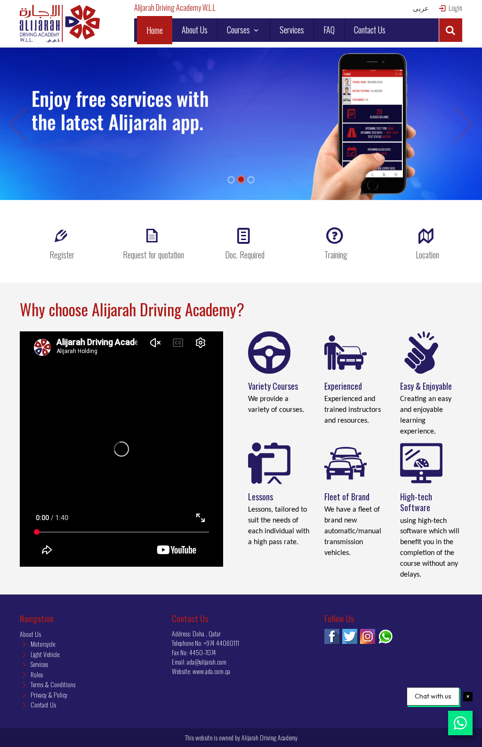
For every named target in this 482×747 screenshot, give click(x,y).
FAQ (329, 30)
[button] (450, 30)
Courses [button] (239, 30)
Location (427, 255)
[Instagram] (367, 636)
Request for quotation (153, 255)
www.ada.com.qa (211, 671)
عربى (421, 8)
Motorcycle (42, 644)
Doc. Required (245, 255)
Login (454, 8)
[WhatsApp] (385, 636)
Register (61, 255)
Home (154, 30)
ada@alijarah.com (206, 662)
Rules (36, 674)
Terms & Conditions (52, 684)
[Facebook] (331, 636)
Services (292, 30)
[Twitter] (349, 636)
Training (335, 255)
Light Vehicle (44, 654)
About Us (195, 30)
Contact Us (370, 30)
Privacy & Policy (48, 694)
